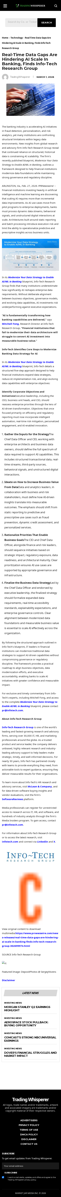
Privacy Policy (29, 1125)
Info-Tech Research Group (18, 727)
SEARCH (46, 22)
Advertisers (29, 1120)
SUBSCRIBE (10, 1172)
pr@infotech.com (12, 710)
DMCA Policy (29, 1134)
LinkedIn (42, 841)
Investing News (13, 1003)
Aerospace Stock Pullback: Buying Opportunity (26, 1024)
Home (5, 37)
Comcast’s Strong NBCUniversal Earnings (30, 1039)
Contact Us (28, 1144)
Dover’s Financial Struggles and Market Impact (30, 1054)
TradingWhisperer (20, 76)
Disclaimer (8, 980)
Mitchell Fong (10, 323)
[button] (5, 4)
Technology (17, 37)
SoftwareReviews (12, 799)
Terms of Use (29, 1129)
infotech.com (10, 841)
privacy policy (30, 1180)
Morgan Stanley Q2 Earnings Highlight (27, 1009)
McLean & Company (40, 786)
